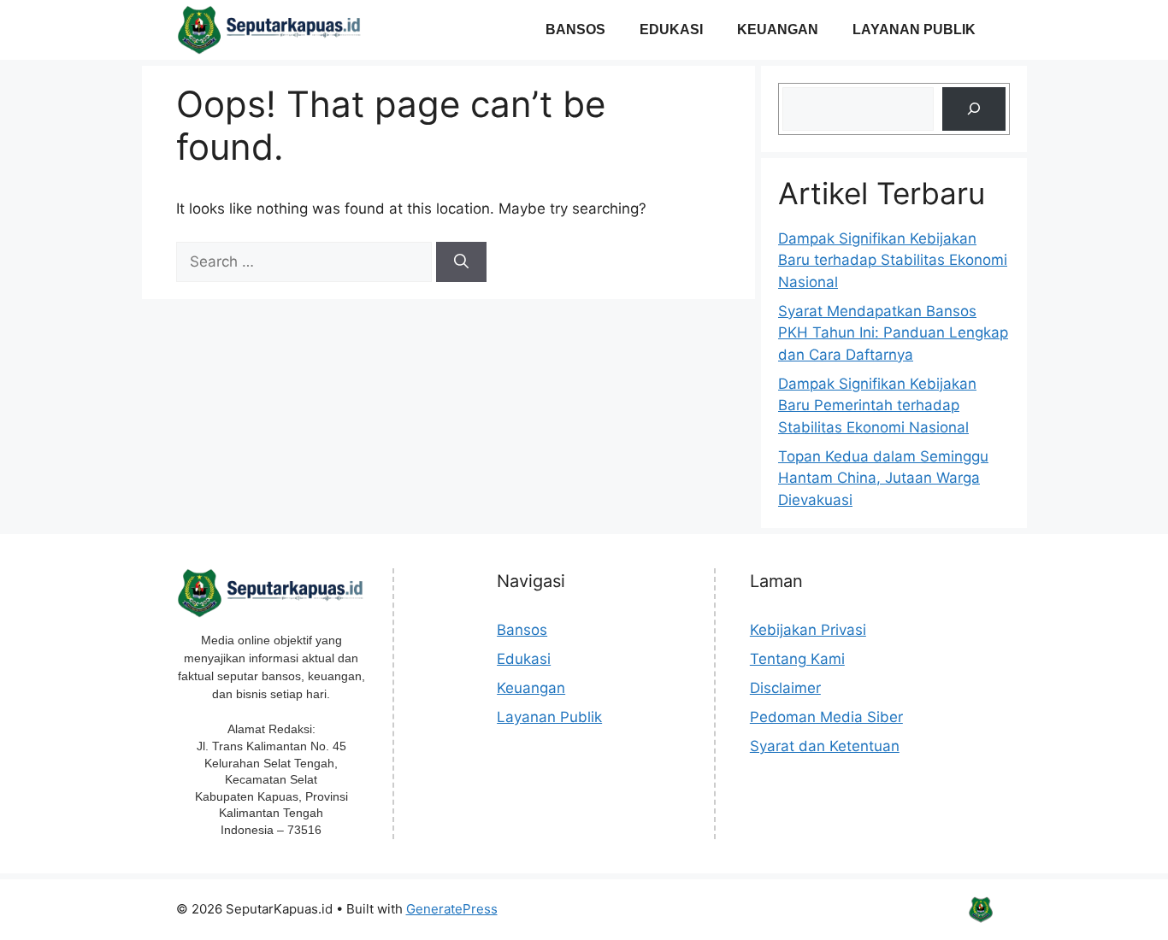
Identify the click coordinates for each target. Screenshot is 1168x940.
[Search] (461, 262)
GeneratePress (452, 909)
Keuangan (777, 29)
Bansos (575, 29)
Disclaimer (785, 687)
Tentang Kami (797, 658)
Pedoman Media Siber (826, 717)
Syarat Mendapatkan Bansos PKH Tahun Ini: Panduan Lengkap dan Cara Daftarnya (893, 333)
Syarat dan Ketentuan (825, 746)
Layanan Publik (914, 29)
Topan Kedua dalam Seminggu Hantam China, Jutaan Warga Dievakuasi (883, 478)
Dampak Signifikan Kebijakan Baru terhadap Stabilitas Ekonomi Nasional (892, 260)
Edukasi (671, 29)
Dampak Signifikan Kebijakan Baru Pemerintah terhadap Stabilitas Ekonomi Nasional (877, 405)
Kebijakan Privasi (808, 629)
